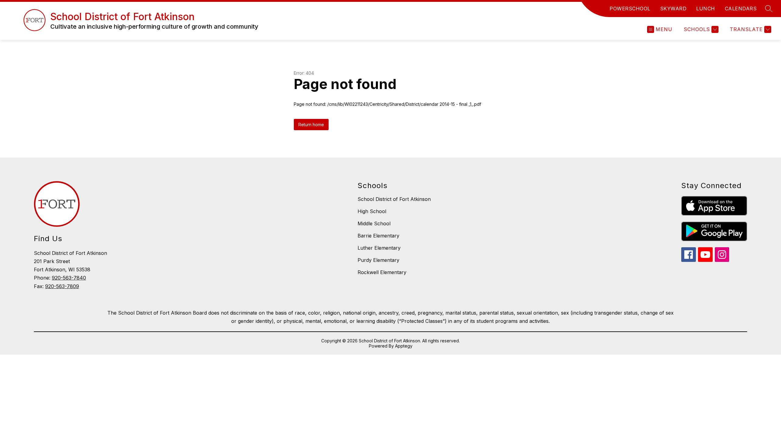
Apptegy (403, 345)
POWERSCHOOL (630, 8)
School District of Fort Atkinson (394, 199)
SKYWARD (673, 8)
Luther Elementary (379, 248)
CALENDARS (741, 8)
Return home (311, 124)
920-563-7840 (69, 278)
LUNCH (705, 8)
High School (372, 211)
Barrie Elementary (378, 236)
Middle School (374, 223)
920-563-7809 (62, 286)
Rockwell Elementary (382, 272)
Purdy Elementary (378, 260)
